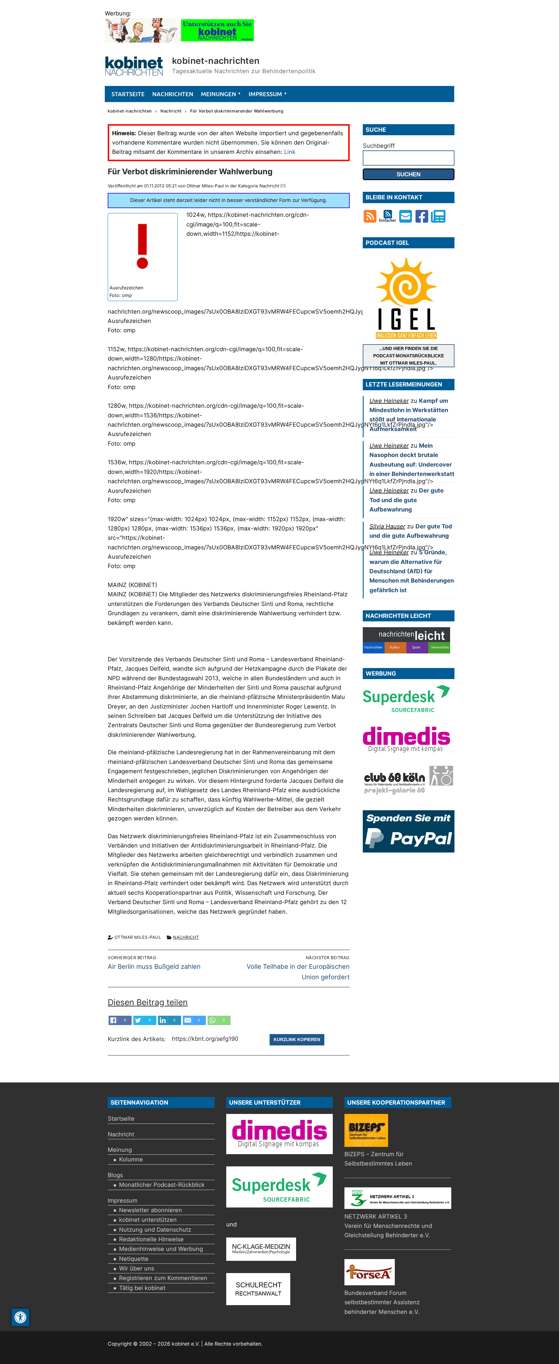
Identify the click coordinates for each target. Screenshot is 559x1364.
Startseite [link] (121, 1118)
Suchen (408, 174)
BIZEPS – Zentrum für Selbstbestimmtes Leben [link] (378, 1159)
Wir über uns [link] (136, 1268)
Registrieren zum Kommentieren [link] (163, 1278)
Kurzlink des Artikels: (137, 1039)
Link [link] (290, 151)
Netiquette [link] (133, 1258)
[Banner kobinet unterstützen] (217, 40)
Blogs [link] (115, 1175)
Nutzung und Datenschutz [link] (155, 1229)
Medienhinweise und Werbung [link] (161, 1248)
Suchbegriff (379, 145)
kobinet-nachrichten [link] (216, 60)
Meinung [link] (120, 1149)
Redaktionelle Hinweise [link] (151, 1239)
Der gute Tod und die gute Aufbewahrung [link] (406, 500)
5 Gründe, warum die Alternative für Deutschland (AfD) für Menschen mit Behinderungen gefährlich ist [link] (411, 571)
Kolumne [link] (131, 1159)
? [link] (283, 186)
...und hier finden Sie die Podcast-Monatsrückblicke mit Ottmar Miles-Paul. (408, 355)
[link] (20, 1317)
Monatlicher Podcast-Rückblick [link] (162, 1184)
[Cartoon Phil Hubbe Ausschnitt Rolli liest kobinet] (141, 40)
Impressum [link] (122, 1200)
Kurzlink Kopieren (297, 1039)
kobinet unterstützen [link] (148, 1219)
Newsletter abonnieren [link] (150, 1210)
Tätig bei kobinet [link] (142, 1287)
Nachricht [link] (186, 937)
